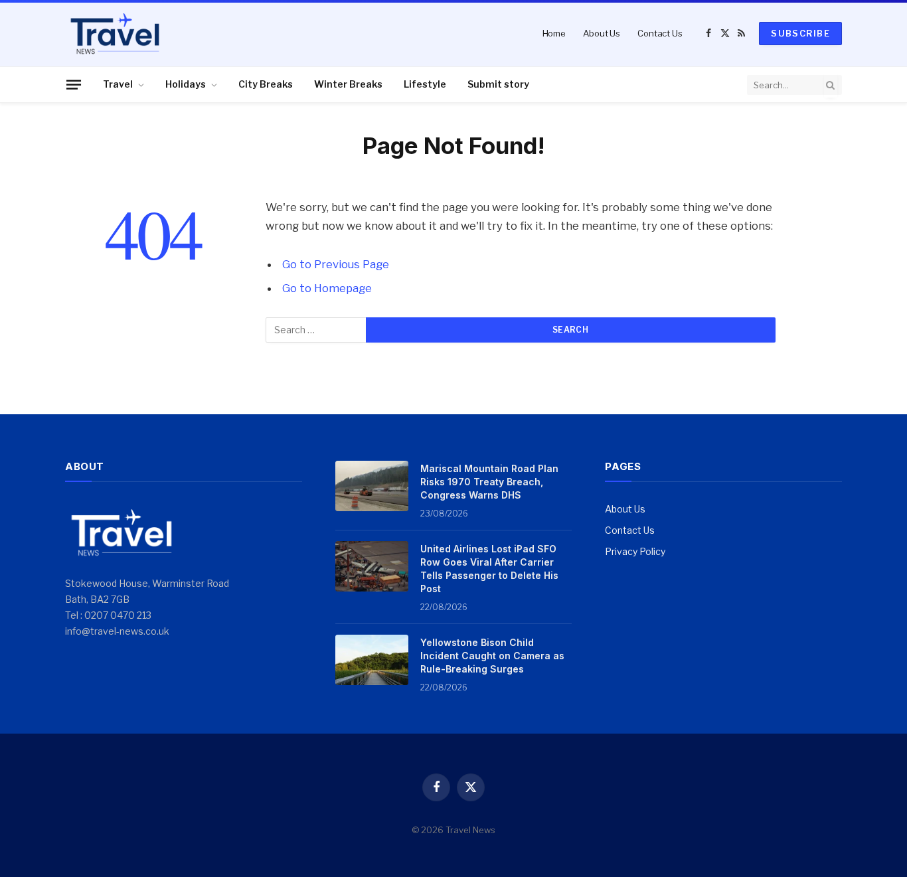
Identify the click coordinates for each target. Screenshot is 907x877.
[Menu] (73, 84)
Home (554, 33)
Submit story (498, 84)
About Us (601, 33)
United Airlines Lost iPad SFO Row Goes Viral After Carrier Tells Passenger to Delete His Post (489, 568)
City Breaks (265, 84)
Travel (118, 84)
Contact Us (660, 33)
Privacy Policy (635, 551)
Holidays (185, 84)
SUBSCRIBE (800, 33)
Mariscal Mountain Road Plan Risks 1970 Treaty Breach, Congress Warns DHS (489, 482)
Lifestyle (425, 84)
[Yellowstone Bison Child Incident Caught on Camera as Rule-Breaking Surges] (371, 660)
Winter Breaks (348, 84)
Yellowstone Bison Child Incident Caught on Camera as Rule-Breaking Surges (492, 656)
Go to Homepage (327, 288)
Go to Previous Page (335, 264)
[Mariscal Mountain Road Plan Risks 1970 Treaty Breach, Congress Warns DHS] (371, 486)
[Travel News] (115, 33)
